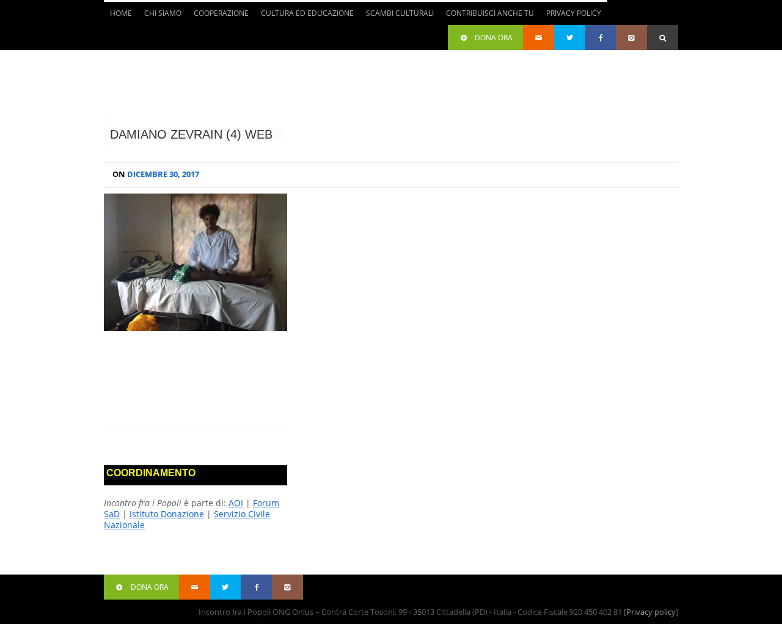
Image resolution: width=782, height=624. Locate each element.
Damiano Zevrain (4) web (191, 134)
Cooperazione (218, 16)
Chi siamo (159, 16)
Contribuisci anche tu (487, 16)
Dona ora (494, 37)
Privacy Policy (573, 13)
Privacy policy (651, 611)
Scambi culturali (397, 16)
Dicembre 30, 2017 (155, 174)
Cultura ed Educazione (304, 16)
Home (121, 13)
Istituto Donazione (167, 514)
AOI (235, 503)
